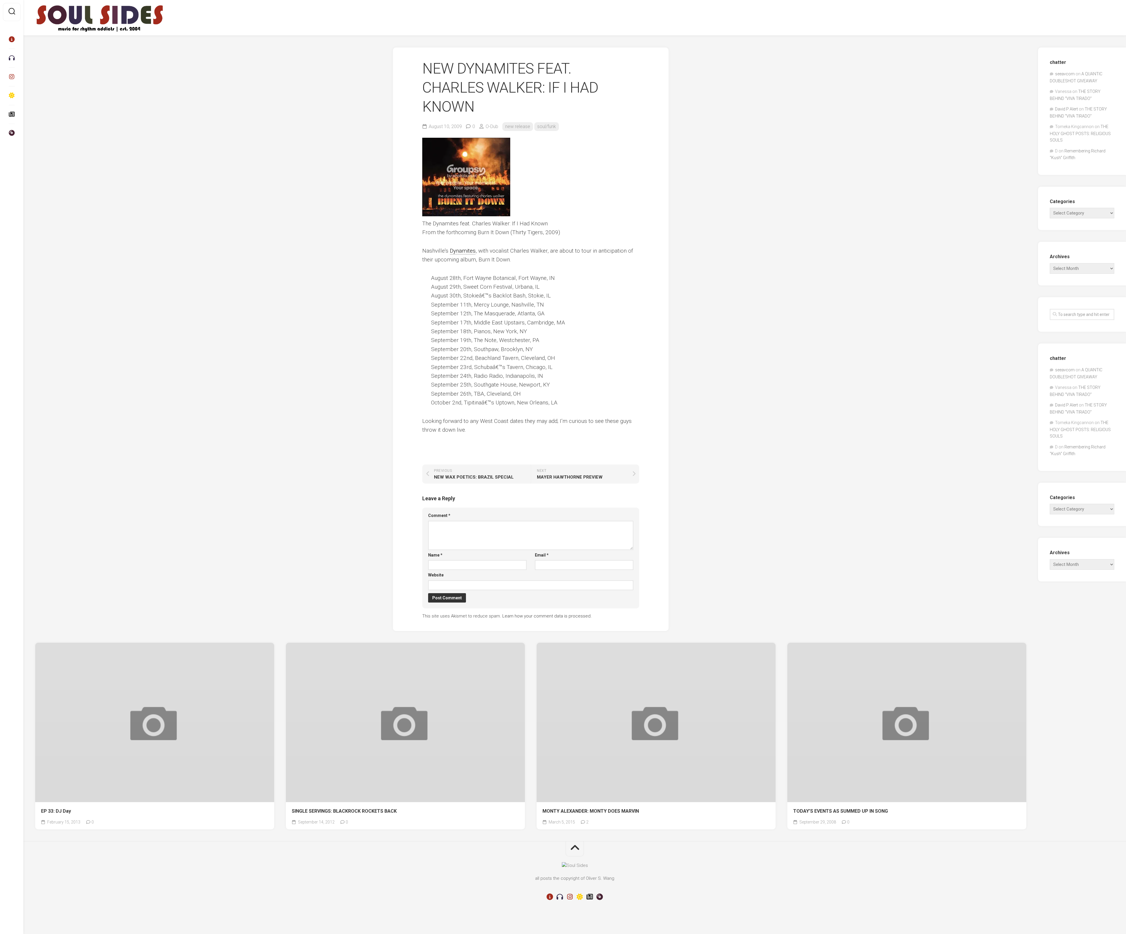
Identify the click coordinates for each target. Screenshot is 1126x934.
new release (517, 126)
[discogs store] (12, 133)
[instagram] (12, 77)
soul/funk (546, 126)
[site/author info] (12, 39)
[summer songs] (12, 95)
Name (435, 555)
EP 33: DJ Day (56, 811)
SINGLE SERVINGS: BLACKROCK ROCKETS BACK (344, 811)
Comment (439, 515)
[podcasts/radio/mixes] (12, 58)
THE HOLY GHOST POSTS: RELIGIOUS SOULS (1080, 133)
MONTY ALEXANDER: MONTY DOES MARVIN (590, 811)
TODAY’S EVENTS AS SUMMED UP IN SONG (840, 811)
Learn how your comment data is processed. (547, 616)
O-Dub (492, 126)
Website (436, 575)
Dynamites (463, 250)
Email (542, 555)
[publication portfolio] (12, 114)
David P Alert (1066, 109)
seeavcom (1065, 74)
